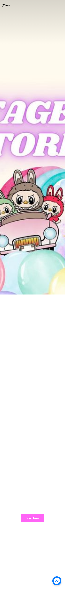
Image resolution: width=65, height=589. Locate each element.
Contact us (14, 6)
